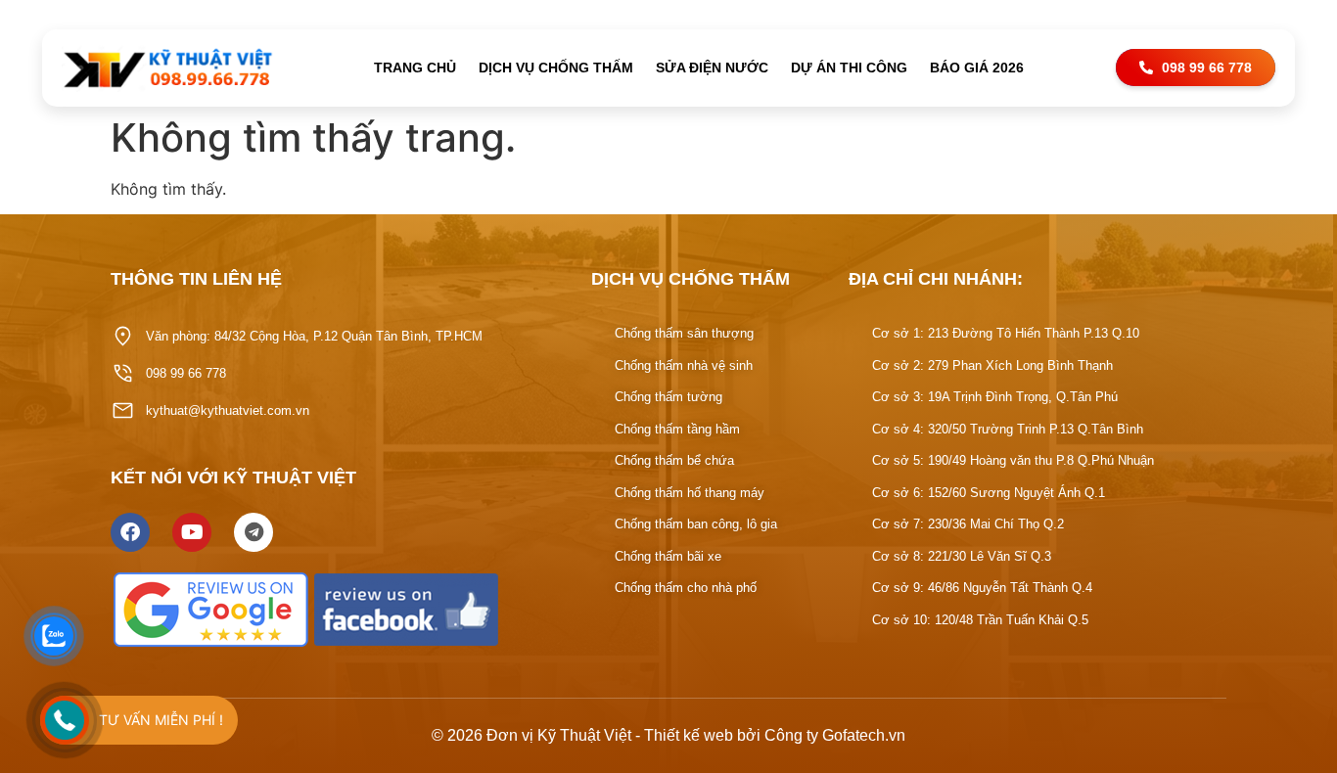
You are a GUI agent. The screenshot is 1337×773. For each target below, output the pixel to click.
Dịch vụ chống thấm (556, 67)
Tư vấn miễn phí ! (161, 719)
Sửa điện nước (712, 67)
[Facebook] (130, 532)
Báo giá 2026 (977, 67)
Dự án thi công (849, 67)
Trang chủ (415, 67)
